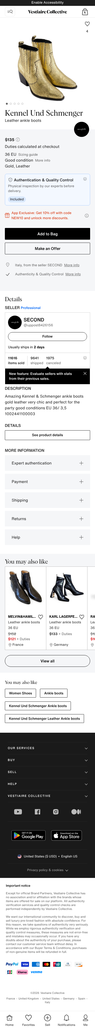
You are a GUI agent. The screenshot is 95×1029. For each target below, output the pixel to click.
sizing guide (28, 154)
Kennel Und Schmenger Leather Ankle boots (44, 718)
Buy (11, 760)
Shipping (20, 500)
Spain (81, 998)
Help (16, 537)
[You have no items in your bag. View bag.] (85, 11)
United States (51, 998)
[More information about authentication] (85, 179)
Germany (69, 998)
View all (47, 661)
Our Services (21, 748)
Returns (19, 519)
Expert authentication (32, 463)
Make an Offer (47, 248)
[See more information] (86, 215)
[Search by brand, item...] (10, 11)
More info (42, 160)
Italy (47, 1002)
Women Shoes (20, 693)
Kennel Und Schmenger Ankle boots (38, 706)
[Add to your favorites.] (40, 617)
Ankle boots (53, 693)
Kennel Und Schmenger (44, 113)
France (10, 998)
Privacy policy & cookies (45, 870)
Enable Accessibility (47, 2)
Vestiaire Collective (29, 796)
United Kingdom (29, 998)
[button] (85, 11)
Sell (12, 772)
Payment (20, 481)
